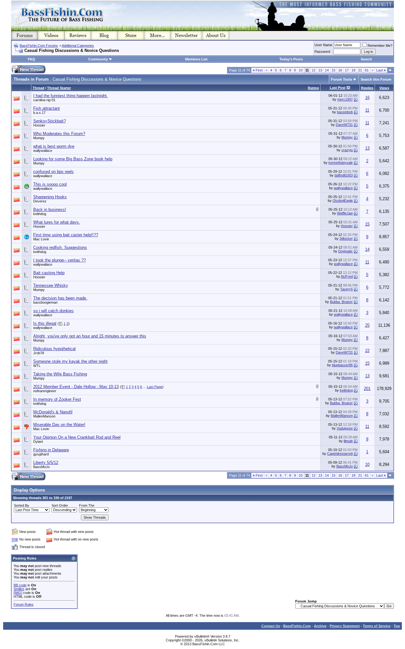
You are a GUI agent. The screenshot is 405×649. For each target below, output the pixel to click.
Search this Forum (376, 79)
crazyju (347, 150)
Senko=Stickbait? (49, 121)
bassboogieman (45, 302)
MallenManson (44, 416)
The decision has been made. (60, 298)
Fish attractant (46, 108)
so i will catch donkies (53, 310)
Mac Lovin (41, 239)
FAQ (31, 59)
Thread (38, 88)
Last (381, 70)
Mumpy (39, 138)
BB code (20, 585)
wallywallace (42, 150)
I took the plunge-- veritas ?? (59, 260)
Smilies (19, 589)
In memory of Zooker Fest (57, 399)
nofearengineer (44, 391)
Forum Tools (341, 79)
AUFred (347, 276)
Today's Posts (291, 59)
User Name (323, 45)
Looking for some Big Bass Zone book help (72, 159)
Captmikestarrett (340, 453)
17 (347, 70)
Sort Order (60, 505)
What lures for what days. (56, 222)
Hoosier (39, 125)
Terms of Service (376, 626)
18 (353, 70)
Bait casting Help (49, 272)
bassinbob (345, 112)
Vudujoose (345, 428)
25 (367, 325)
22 (367, 350)
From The (86, 505)
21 (360, 70)
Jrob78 (38, 353)
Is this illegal (44, 323)
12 (313, 70)
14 (327, 70)
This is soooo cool (50, 184)
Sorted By (21, 505)
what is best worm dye (53, 146)
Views (384, 88)
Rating (313, 88)
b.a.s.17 (39, 112)
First (258, 70)
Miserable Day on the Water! (59, 424)
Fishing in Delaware (51, 450)
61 (367, 70)
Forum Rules (24, 604)
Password (322, 51)
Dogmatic (345, 251)
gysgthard (41, 454)
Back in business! (49, 209)
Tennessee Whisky (50, 285)
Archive (320, 626)
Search (366, 59)
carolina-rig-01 (44, 100)
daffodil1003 (343, 175)
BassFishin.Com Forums (39, 45)
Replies (367, 88)
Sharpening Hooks (50, 197)
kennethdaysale (340, 162)
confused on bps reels (53, 171)
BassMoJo (41, 467)
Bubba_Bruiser (341, 302)
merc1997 (345, 99)
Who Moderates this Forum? (59, 133)
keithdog (39, 214)
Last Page (154, 387)
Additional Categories (78, 45)
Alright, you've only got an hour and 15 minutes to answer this (89, 336)
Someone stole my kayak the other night (70, 361)
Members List (196, 59)
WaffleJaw (345, 213)
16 (340, 70)
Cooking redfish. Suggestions (60, 247)
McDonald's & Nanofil (52, 412)
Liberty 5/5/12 (45, 462)
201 (367, 388)
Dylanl (38, 441)
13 (320, 70)
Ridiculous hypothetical (54, 348)
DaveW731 (344, 125)
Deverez (40, 201)
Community (98, 59)
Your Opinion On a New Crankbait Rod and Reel (77, 437)
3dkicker (346, 238)
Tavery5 (346, 289)
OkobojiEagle (343, 200)
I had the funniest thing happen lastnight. (70, 95)
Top (397, 626)
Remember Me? (380, 45)
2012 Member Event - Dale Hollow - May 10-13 (76, 386)
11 (367, 110)
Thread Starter (59, 88)
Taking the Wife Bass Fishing (60, 374)
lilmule (348, 441)
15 (333, 70)
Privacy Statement (345, 626)
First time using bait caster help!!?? (65, 234)
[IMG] (18, 593)
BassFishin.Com (297, 626)
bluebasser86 (342, 365)
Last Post (338, 88)
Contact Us (270, 626)
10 (300, 70)
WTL (36, 366)
